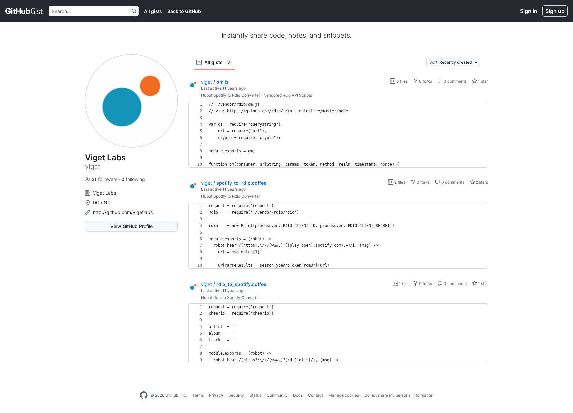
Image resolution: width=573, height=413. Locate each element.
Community (277, 395)
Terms (198, 395)
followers (105, 179)
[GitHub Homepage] (144, 395)
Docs (298, 395)
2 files (399, 182)
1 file (403, 283)
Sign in (528, 11)
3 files (401, 81)
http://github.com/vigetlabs (123, 212)
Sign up (555, 11)
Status (255, 395)
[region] (338, 134)
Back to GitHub (184, 11)
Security (236, 395)
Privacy (216, 395)
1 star (482, 81)
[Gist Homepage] (24, 11)
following (133, 179)
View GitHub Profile (131, 226)
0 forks (425, 81)
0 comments (455, 81)
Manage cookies (343, 395)
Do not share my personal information (398, 395)
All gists (153, 11)
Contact (315, 395)
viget (206, 82)
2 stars (481, 182)
